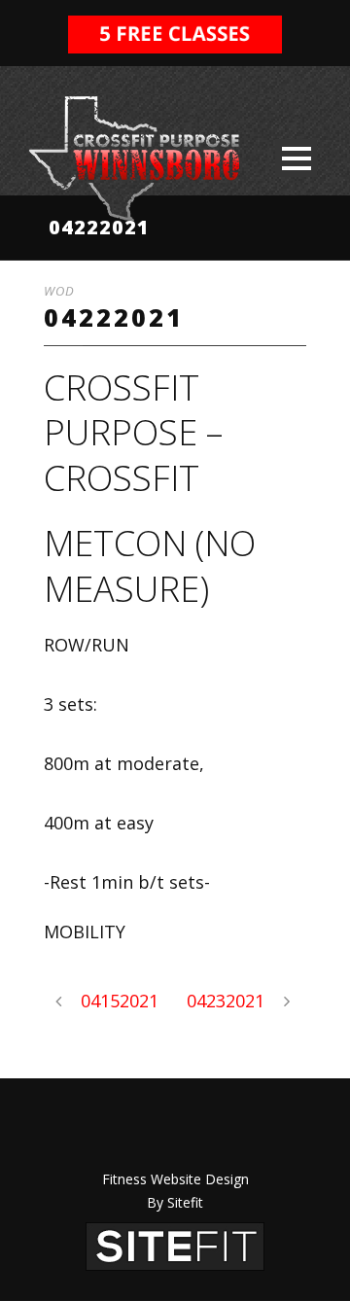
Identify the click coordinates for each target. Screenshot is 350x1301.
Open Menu (296, 158)
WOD (59, 290)
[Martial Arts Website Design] (175, 1244)
